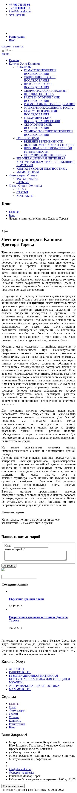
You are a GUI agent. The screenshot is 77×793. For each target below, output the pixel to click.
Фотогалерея (17, 710)
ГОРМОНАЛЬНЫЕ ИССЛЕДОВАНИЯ (49, 104)
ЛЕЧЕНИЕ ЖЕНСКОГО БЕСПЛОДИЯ (49, 144)
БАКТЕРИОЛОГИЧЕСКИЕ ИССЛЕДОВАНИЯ (42, 99)
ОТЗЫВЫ (22, 182)
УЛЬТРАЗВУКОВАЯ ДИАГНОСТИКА (41, 168)
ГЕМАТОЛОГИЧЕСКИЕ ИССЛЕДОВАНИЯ (40, 72)
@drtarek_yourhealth (21, 772)
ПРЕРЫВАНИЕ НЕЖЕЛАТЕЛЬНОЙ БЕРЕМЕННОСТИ (48, 150)
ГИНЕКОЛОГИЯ (27, 138)
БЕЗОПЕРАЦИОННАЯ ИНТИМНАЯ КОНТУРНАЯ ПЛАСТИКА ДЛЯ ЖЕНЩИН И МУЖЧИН (45, 162)
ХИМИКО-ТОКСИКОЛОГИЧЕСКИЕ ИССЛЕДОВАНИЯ (48, 133)
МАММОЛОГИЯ (27, 172)
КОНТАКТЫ (24, 195)
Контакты (15, 720)
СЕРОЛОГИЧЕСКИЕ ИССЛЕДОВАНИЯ (38, 126)
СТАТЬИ (22, 192)
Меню (5, 53)
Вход (12, 40)
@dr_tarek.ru (17, 14)
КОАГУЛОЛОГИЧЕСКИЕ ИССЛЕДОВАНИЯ (41, 112)
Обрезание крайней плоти (26, 599)
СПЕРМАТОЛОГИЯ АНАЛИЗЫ (45, 90)
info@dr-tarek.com (20, 11)
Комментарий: (14, 549)
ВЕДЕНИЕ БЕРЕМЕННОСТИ (43, 141)
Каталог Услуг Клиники (24, 63)
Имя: (8, 545)
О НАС (21, 189)
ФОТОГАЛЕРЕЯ (27, 178)
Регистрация (17, 36)
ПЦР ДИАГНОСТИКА (39, 94)
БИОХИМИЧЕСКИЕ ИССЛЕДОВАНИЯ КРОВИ (42, 119)
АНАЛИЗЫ (24, 67)
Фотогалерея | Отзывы (23, 175)
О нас (12, 707)
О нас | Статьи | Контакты (25, 185)
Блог (12, 215)
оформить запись (12, 46)
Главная (14, 60)
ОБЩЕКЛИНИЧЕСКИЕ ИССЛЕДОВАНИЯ (40, 78)
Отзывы (14, 717)
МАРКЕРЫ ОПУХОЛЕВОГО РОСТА (48, 107)
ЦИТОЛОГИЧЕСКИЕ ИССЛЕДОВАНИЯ (38, 85)
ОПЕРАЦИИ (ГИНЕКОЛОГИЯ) (45, 155)
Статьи (13, 713)
